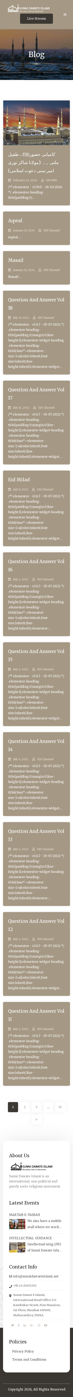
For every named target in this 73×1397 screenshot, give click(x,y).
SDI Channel (51, 230)
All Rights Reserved (49, 1389)
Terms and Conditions (29, 1359)
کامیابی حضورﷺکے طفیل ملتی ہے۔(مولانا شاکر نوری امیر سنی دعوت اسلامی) (33, 162)
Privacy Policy (23, 1351)
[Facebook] (18, 1326)
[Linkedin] (25, 1326)
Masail (16, 260)
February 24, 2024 (25, 180)
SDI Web (51, 180)
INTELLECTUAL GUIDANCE (30, 1238)
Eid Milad (19, 480)
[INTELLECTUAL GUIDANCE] (17, 1247)
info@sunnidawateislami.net (36, 1276)
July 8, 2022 (20, 489)
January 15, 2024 (24, 230)
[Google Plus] (32, 1326)
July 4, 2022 (20, 579)
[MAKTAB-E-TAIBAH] (17, 1224)
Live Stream (36, 19)
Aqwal (15, 220)
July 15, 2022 (21, 318)
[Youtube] (45, 1326)
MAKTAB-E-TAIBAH (24, 1215)
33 (60, 1107)
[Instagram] (39, 1326)
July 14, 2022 (21, 407)
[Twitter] (12, 1326)
